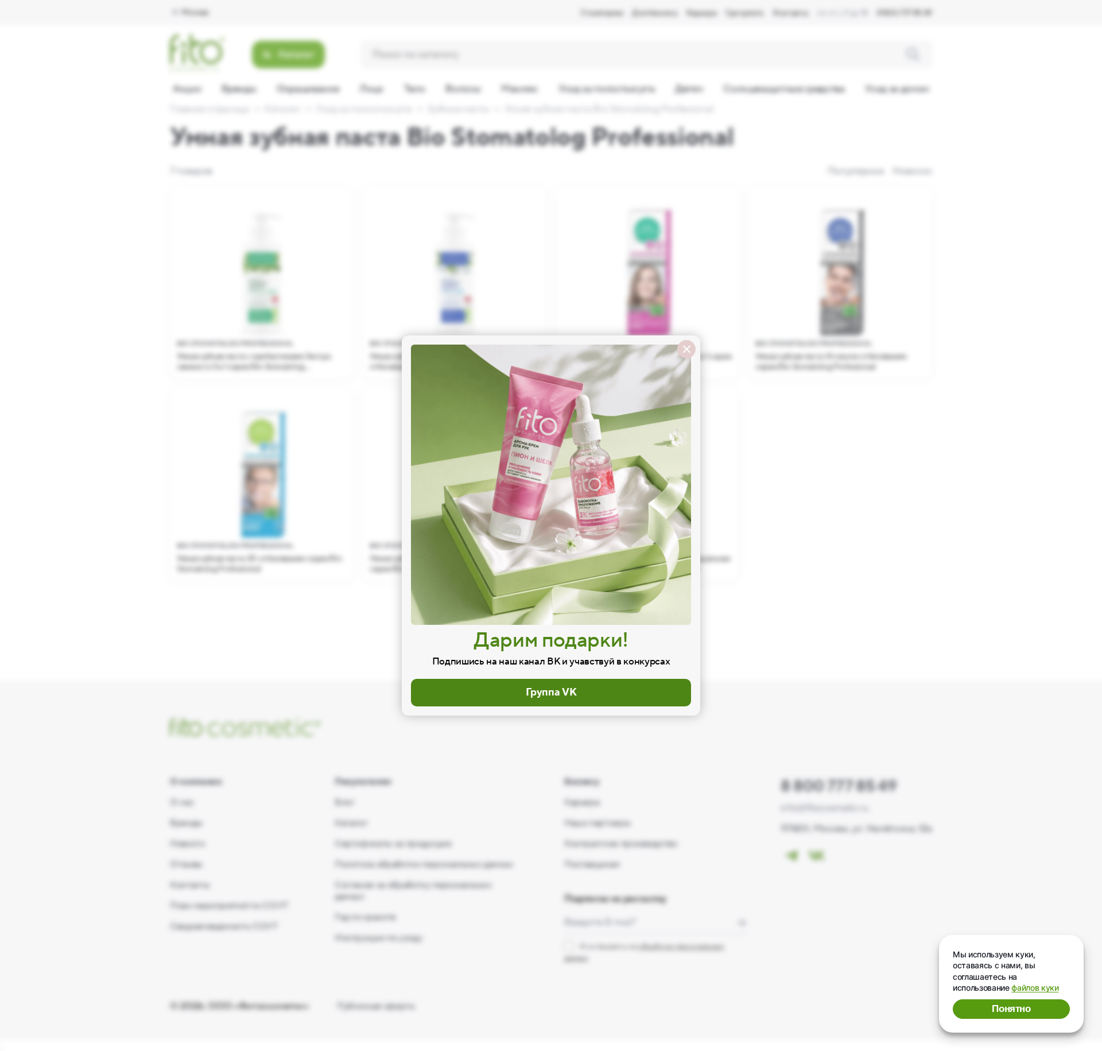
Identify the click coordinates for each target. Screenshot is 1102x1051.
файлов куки (1034, 987)
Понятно (1011, 1008)
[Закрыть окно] (686, 349)
